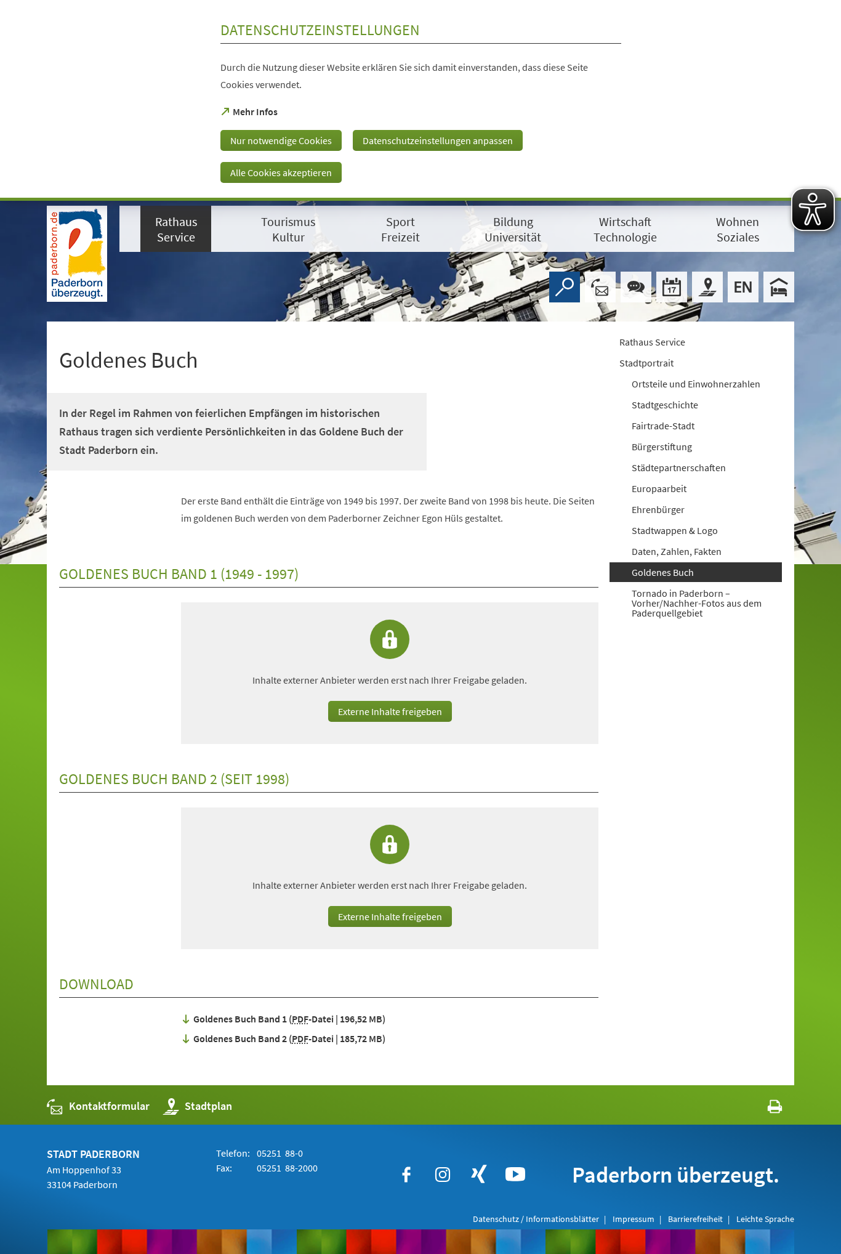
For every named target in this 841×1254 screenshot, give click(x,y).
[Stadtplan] (707, 287)
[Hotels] (778, 287)
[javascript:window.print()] (763, 1109)
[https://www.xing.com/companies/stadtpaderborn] (479, 1174)
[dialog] (420, 100)
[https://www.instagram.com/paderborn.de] (443, 1174)
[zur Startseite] (77, 254)
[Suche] (564, 287)
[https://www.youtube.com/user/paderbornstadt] (515, 1174)
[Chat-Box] (636, 287)
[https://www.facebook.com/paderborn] (406, 1174)
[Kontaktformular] (600, 287)
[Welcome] (743, 287)
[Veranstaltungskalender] (671, 287)
